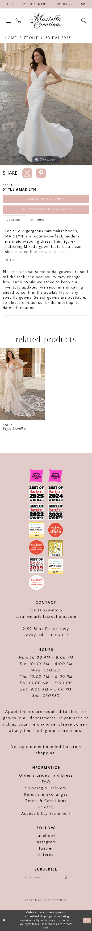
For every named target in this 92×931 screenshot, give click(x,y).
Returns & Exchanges (46, 795)
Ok (87, 920)
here (45, 928)
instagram (46, 842)
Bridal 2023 (58, 38)
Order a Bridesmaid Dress (46, 776)
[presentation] (22, 384)
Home (11, 38)
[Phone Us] (19, 21)
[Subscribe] (63, 877)
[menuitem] (9, 21)
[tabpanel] (46, 104)
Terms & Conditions (46, 801)
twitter (46, 849)
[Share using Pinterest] (41, 173)
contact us (32, 303)
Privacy (46, 807)
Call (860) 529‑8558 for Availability (46, 209)
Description (14, 219)
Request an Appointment (46, 198)
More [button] (10, 260)
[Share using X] (27, 173)
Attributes (37, 219)
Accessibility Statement (46, 814)
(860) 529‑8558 (46, 610)
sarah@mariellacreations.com (46, 617)
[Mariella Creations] (46, 21)
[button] (9, 21)
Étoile (31, 38)
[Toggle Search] (84, 21)
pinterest (46, 855)
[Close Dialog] (4, 920)
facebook (46, 836)
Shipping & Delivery (46, 788)
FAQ (46, 782)
